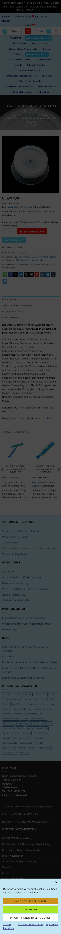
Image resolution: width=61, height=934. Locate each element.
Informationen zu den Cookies (30, 917)
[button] (56, 882)
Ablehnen (30, 909)
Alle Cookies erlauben (30, 901)
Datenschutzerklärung (31, 924)
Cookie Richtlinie (8, 926)
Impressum (52, 924)
